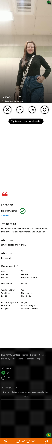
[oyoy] (26, 439)
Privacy (33, 355)
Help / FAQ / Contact (10, 355)
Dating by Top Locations (12, 358)
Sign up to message (28, 121)
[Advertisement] (26, 160)
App (38, 358)
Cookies (42, 355)
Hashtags (30, 358)
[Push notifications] (48, 435)
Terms (25, 355)
